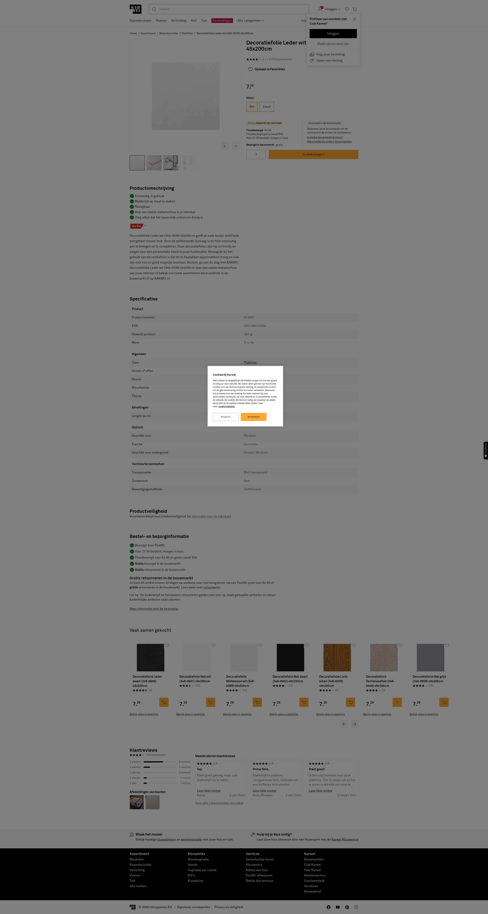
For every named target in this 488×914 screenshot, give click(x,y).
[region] (245, 396)
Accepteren (254, 417)
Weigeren (226, 417)
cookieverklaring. (226, 406)
